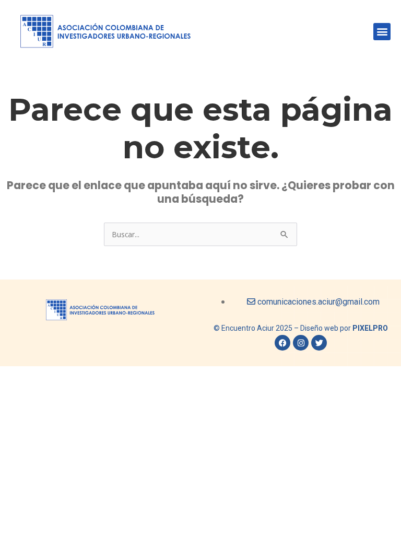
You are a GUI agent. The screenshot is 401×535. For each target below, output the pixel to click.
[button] (382, 31)
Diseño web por (344, 328)
